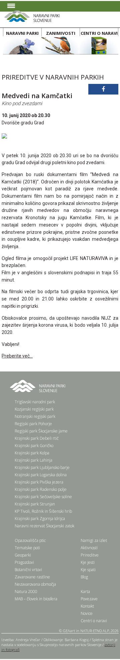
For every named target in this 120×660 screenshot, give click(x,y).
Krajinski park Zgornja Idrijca (40, 518)
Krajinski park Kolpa (32, 453)
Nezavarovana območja (35, 584)
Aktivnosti (89, 548)
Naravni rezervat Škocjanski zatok (44, 526)
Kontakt (87, 606)
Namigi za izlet (94, 540)
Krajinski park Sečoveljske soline (43, 496)
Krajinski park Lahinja (33, 460)
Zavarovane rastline (32, 577)
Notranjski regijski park (35, 416)
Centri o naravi (94, 621)
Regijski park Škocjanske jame (41, 431)
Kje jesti (88, 562)
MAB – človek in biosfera (36, 599)
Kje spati (88, 569)
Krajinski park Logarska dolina (41, 475)
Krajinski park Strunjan (35, 504)
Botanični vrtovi (28, 569)
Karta (85, 591)
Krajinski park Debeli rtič (37, 438)
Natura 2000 (26, 591)
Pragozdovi (24, 562)
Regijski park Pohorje (33, 424)
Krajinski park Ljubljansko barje (42, 467)
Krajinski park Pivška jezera (39, 482)
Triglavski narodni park (35, 402)
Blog (84, 577)
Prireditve (90, 555)
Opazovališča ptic (30, 540)
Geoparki (23, 555)
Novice (87, 613)
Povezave (89, 599)
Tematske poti (27, 548)
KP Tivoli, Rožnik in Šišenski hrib (43, 511)
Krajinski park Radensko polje (41, 489)
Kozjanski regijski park (34, 409)
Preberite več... (17, 356)
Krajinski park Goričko (34, 445)
